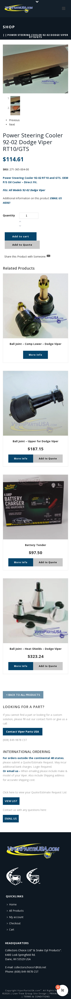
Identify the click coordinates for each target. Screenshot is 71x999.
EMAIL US (11, 819)
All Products (16, 910)
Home (13, 904)
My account (16, 917)
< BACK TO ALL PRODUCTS (23, 695)
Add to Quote (22, 244)
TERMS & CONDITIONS (37, 996)
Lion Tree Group (23, 993)
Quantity (9, 215)
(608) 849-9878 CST (15, 740)
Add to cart (20, 236)
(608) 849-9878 (23, 971)
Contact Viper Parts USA (22, 732)
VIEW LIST (11, 801)
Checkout (15, 923)
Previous (14, 120)
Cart (11, 929)
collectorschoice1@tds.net (30, 967)
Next (12, 124)
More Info (35, 354)
